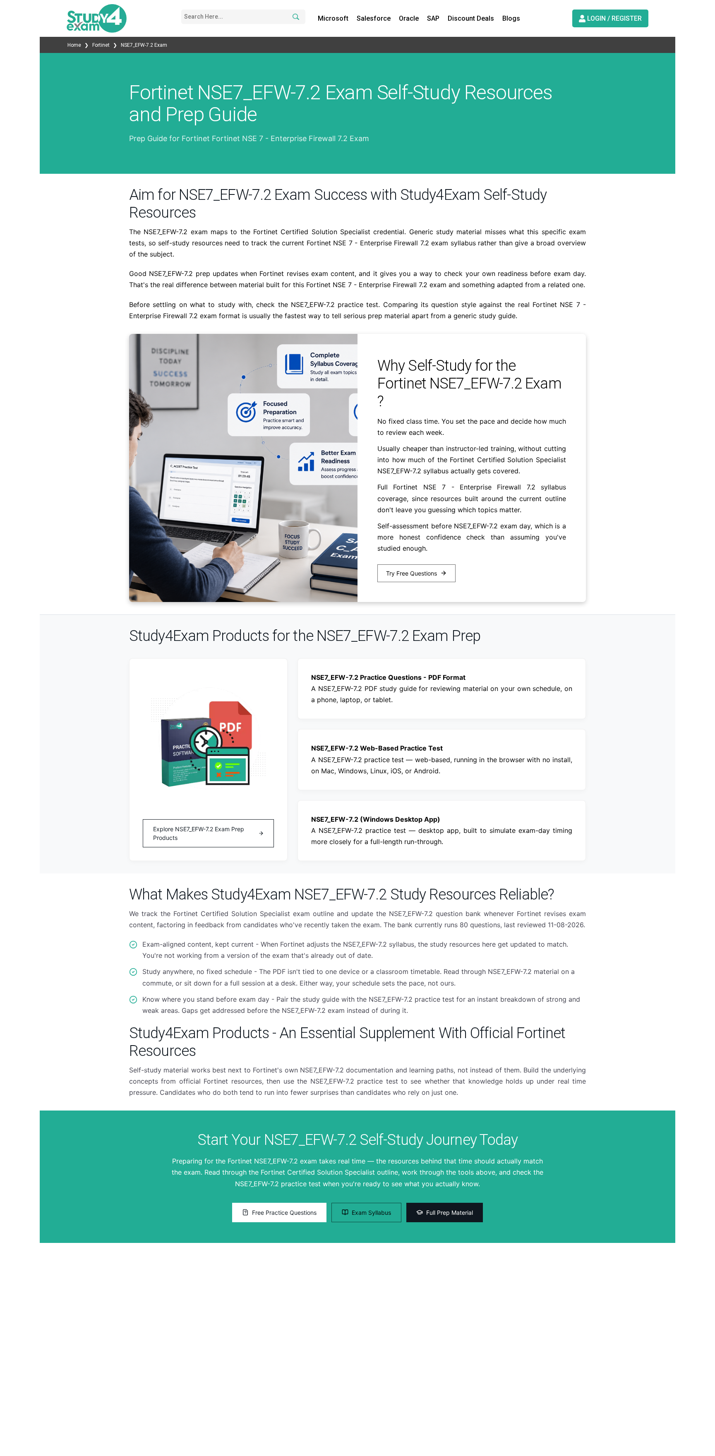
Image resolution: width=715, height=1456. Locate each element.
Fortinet (101, 45)
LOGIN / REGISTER (613, 18)
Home (74, 45)
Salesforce (374, 18)
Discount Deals (471, 18)
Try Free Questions (411, 573)
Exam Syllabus (371, 1212)
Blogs (511, 18)
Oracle (409, 18)
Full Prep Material (449, 1212)
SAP (433, 18)
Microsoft (333, 18)
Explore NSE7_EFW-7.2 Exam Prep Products (198, 833)
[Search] (294, 17)
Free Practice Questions (284, 1212)
